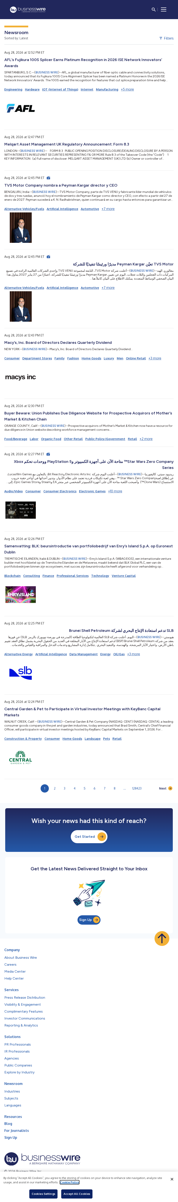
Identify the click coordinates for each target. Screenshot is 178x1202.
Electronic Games (92, 491)
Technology (100, 576)
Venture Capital (124, 576)
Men (120, 358)
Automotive (90, 209)
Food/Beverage (15, 439)
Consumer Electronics (59, 491)
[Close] (172, 1179)
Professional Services (73, 576)
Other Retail (73, 439)
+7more (108, 209)
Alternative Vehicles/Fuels (24, 209)
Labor (34, 439)
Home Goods (91, 358)
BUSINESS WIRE (46, 72)
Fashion (73, 358)
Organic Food (51, 439)
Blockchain (12, 576)
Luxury (109, 358)
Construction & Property (23, 738)
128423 (137, 788)
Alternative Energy (18, 654)
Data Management (83, 654)
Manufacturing (107, 89)
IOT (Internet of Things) (60, 89)
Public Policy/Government (105, 439)
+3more (154, 358)
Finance (48, 576)
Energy (105, 654)
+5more (127, 89)
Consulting (31, 576)
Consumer (12, 358)
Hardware (32, 89)
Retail (132, 439)
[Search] (154, 10)
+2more (146, 439)
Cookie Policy (69, 1182)
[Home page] (28, 10)
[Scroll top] (162, 938)
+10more (115, 491)
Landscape (93, 738)
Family (59, 358)
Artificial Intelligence (62, 209)
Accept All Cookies (77, 1193)
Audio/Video (13, 491)
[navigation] (163, 9)
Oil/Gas (119, 654)
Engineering (13, 89)
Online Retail (136, 358)
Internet (87, 89)
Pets (106, 738)
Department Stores (37, 358)
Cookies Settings (43, 1193)
